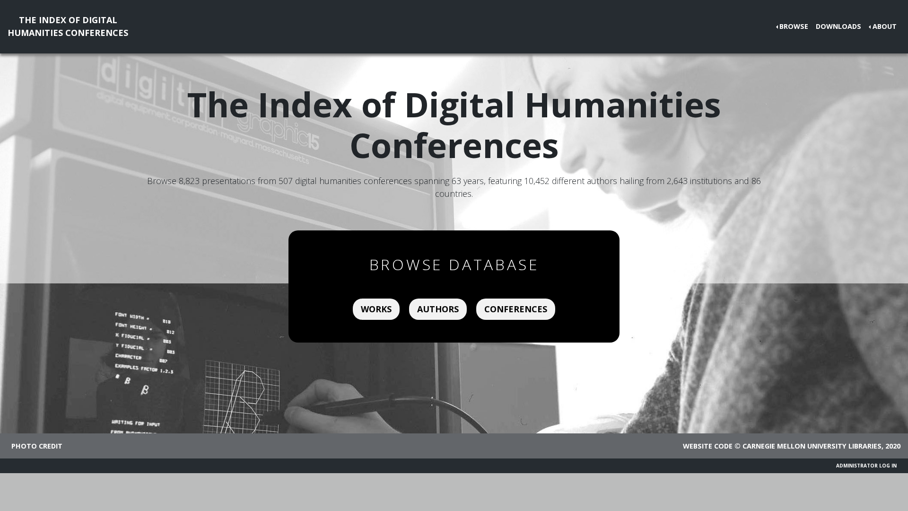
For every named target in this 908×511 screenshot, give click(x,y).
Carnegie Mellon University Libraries (812, 445)
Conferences (515, 309)
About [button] (885, 26)
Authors (438, 309)
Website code (708, 445)
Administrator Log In (866, 465)
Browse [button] (793, 26)
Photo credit (36, 445)
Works (376, 309)
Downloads (838, 26)
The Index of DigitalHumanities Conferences (68, 26)
